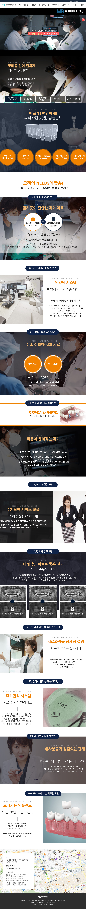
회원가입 (76, 1)
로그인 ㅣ (72, 1)
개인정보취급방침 (48, 904)
